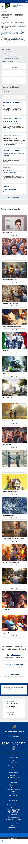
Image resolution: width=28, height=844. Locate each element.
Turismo (13, 780)
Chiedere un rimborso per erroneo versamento (13, 154)
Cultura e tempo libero (13, 774)
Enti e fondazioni (13, 762)
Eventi (13, 797)
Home (2, 11)
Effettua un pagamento (10, 189)
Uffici (13, 760)
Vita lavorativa (13, 775)
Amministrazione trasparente (13, 805)
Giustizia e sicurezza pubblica (13, 784)
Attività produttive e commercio (13, 777)
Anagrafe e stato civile (13, 772)
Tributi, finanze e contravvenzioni (12, 103)
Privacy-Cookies (4, 834)
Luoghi (13, 767)
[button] (26, 1)
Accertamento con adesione (11, 106)
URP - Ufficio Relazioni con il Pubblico (13, 819)
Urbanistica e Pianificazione (13, 779)
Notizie (13, 794)
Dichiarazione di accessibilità (13, 829)
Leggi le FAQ (13, 825)
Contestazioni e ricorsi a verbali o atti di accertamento (13, 172)
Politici (13, 764)
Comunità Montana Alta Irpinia (18, 6)
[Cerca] (25, 5)
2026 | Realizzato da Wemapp (14, 838)
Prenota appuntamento (13, 824)
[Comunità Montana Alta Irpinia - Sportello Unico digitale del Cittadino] (7, 6)
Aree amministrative (13, 757)
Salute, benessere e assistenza (13, 789)
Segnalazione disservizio (13, 827)
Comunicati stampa (13, 795)
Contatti (13, 807)
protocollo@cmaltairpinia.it (13, 817)
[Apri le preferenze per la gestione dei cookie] (2, 841)
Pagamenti (6, 186)
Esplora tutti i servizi (11, 87)
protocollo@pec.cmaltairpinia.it (13, 816)
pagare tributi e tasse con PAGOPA (17, 39)
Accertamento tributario (10, 121)
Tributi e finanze (13, 786)
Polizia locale (7, 168)
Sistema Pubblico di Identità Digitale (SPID (11, 31)
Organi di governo (13, 759)
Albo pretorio (13, 803)
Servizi (13, 770)
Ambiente (13, 787)
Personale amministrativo (13, 765)
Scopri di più (14, 235)
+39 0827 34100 (13, 814)
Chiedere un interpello (10, 138)
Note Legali (11, 834)
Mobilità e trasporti (13, 782)
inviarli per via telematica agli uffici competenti (13, 27)
